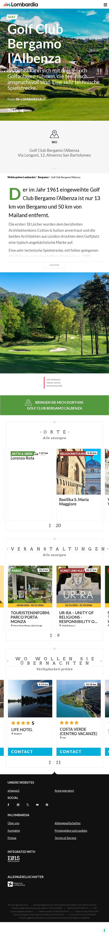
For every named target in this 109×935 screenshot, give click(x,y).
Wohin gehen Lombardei (21, 177)
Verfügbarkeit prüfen (54, 669)
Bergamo (43, 177)
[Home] (20, 4)
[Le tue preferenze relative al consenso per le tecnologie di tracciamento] (104, 930)
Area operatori (64, 790)
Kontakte (14, 830)
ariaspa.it (13, 790)
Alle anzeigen (54, 438)
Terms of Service (65, 838)
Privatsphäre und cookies (71, 830)
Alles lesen (54, 265)
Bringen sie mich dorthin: (55, 405)
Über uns (13, 823)
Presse (12, 838)
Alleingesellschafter (68, 823)
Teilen (12, 111)
